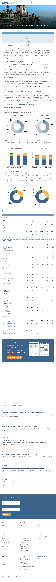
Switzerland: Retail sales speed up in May (14, 482)
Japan (3, 538)
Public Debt (5, 287)
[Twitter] (41, 558)
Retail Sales (5, 271)
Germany (4, 532)
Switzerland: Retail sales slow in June (13, 440)
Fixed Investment (6, 258)
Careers (4, 564)
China (3, 527)
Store (3, 560)
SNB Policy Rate (6, 301)
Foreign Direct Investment (8, 334)
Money (5, 291)
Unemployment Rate (42, 532)
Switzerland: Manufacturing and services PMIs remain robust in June (23, 468)
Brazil (3, 525)
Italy (3, 536)
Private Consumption (7, 251)
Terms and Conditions (21, 576)
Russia (3, 540)
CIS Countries (23, 530)
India (3, 534)
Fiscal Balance (6, 284)
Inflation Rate (41, 527)
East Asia (22, 532)
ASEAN (21, 525)
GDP (4, 221)
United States (5, 544)
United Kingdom (6, 542)
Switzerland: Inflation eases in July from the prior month (19, 426)
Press (3, 562)
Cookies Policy (12, 576)
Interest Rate (40, 529)
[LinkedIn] (38, 558)
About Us (4, 558)
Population (5, 218)
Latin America (23, 536)
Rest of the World (24, 544)
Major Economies (24, 538)
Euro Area (4, 529)
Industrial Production (7, 267)
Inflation (6, 294)
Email (3, 506)
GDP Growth (40, 525)
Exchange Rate (6, 310)
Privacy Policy (5, 576)
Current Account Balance (8, 324)
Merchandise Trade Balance (9, 330)
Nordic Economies (24, 542)
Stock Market (8, 307)
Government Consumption (9, 254)
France (3, 530)
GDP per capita (6, 224)
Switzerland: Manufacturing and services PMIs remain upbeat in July (23, 412)
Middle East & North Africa (25, 540)
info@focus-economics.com (27, 566)
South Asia (22, 546)
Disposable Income (7, 274)
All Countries (5, 546)
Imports (5, 264)
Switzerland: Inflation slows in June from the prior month (19, 454)
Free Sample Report (14, 357)
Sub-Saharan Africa (24, 550)
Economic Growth (7, 241)
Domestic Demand (7, 248)
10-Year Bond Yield (7, 304)
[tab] (28, 33)
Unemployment (7, 277)
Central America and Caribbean (27, 529)
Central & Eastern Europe (25, 527)
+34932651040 (24, 569)
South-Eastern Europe (25, 548)
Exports (5, 261)
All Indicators (40, 538)
